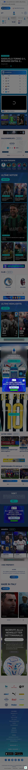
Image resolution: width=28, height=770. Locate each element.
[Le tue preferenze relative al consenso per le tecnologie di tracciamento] (25, 767)
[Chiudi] (24, 380)
